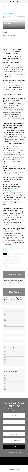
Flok (23, 254)
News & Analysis (8, 13)
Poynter (20, 127)
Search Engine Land (8, 231)
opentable (6, 260)
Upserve (13, 263)
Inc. (20, 148)
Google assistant (8, 257)
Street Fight (10, 170)
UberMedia (6, 263)
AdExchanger (18, 212)
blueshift (10, 254)
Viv (18, 263)
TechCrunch (10, 102)
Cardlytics (17, 254)
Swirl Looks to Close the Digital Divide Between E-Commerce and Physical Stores (13, 299)
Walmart (6, 266)
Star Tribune (14, 260)
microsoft (16, 257)
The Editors (14, 26)
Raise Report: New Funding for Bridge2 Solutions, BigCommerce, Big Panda (14, 281)
